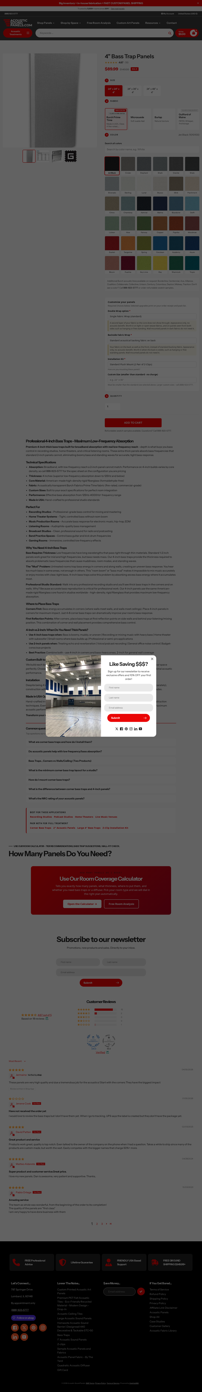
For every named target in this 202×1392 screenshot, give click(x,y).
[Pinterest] (126, 728)
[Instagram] (131, 728)
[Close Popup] (152, 659)
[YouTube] (140, 728)
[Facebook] (121, 728)
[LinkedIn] (135, 728)
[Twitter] (116, 728)
